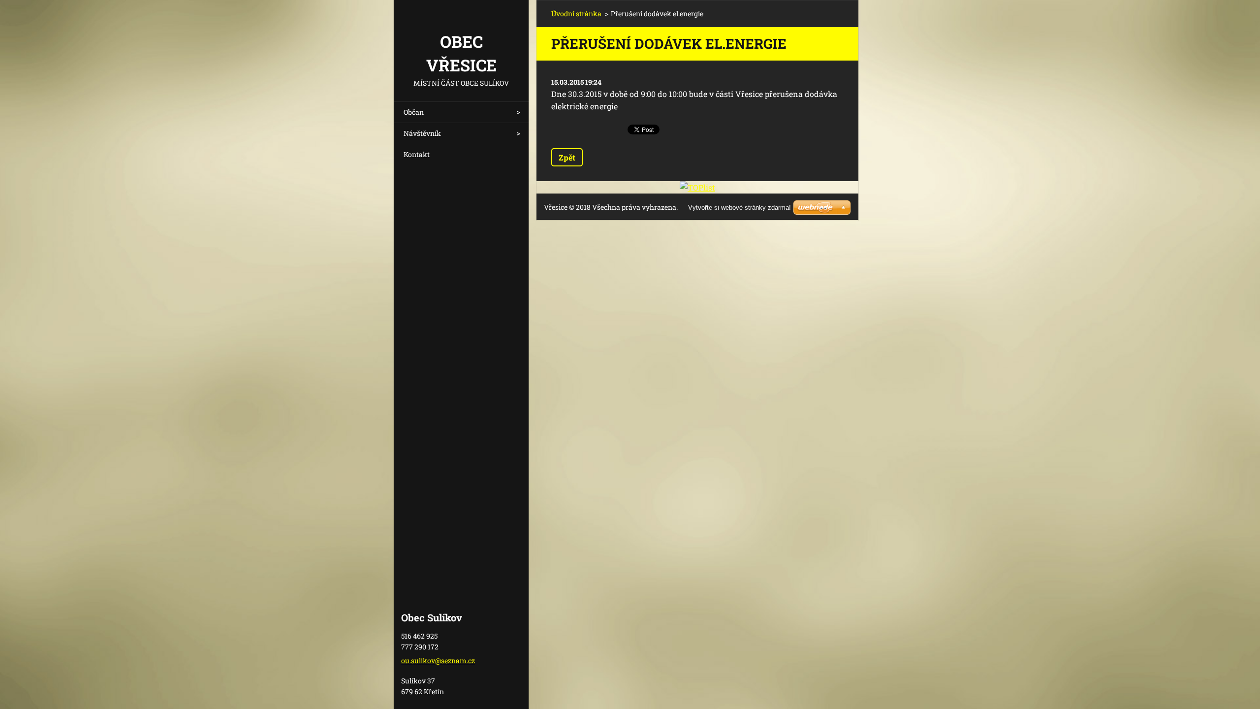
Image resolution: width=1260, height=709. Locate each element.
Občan (414, 112)
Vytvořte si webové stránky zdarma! (739, 207)
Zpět (567, 157)
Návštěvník (422, 133)
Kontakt (417, 154)
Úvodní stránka (576, 13)
